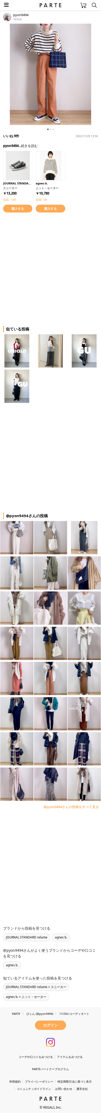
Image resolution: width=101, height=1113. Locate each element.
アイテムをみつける (70, 1057)
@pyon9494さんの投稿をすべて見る (71, 806)
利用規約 (15, 1081)
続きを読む (29, 145)
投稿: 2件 (41, 200)
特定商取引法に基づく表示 (74, 1081)
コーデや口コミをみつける (36, 1057)
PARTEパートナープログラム (50, 1069)
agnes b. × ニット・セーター (26, 997)
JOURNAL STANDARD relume (26, 937)
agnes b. (61, 937)
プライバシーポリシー (39, 1081)
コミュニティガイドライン (34, 1089)
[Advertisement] (50, 268)
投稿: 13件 (9, 200)
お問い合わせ (63, 1089)
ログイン (50, 1025)
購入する (18, 208)
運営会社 (82, 1089)
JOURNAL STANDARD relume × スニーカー (36, 987)
